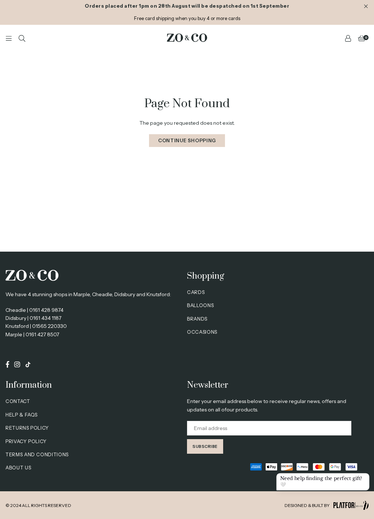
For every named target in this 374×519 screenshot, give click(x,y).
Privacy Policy (26, 441)
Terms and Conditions (37, 454)
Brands (197, 319)
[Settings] (348, 37)
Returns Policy (27, 428)
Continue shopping (187, 140)
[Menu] (8, 38)
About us (18, 467)
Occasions (202, 332)
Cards (196, 292)
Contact (17, 401)
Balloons (200, 305)
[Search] (21, 38)
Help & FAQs (21, 415)
